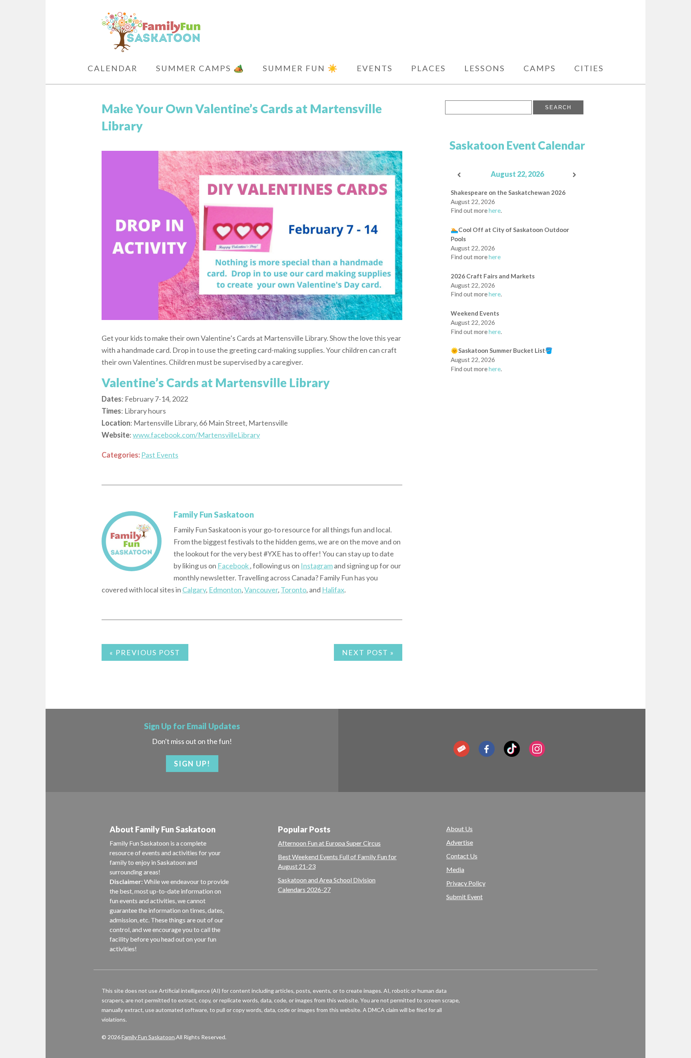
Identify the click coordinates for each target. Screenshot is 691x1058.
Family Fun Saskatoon (214, 514)
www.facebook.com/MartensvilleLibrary (196, 434)
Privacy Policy (465, 883)
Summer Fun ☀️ (300, 68)
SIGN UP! (192, 763)
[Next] (575, 175)
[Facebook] (487, 749)
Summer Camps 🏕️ (200, 68)
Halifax (333, 589)
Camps (539, 68)
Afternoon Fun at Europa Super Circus (329, 843)
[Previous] (459, 175)
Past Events (159, 454)
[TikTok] (512, 749)
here (495, 210)
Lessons (484, 68)
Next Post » (368, 652)
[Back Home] (189, 32)
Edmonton (225, 589)
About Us (459, 828)
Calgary (194, 589)
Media (455, 869)
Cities (589, 68)
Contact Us (461, 856)
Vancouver (261, 589)
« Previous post (145, 652)
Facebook (234, 565)
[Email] (461, 749)
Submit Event (464, 896)
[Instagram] (537, 749)
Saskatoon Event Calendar (517, 145)
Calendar (113, 68)
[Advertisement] (517, 486)
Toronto (293, 589)
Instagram (317, 565)
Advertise (459, 842)
